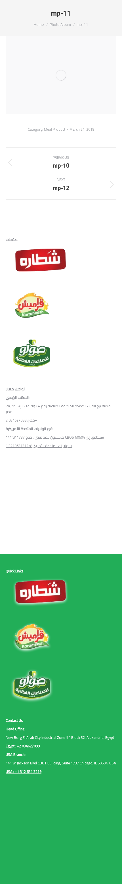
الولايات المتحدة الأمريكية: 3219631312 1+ (39, 445)
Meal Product (54, 129)
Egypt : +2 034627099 (23, 746)
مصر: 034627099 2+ (21, 420)
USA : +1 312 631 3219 (23, 771)
